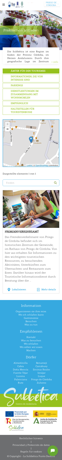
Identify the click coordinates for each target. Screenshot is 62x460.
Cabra (20, 366)
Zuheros (41, 382)
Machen (31, 350)
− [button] (7, 129)
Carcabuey (41, 366)
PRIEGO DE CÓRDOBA (51, 3)
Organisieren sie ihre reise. (31, 311)
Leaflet (29, 165)
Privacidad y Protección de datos (31, 445)
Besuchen (31, 321)
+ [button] (7, 124)
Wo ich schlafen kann (31, 314)
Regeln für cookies (31, 451)
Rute (20, 382)
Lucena (20, 376)
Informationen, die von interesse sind (27, 78)
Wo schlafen (31, 343)
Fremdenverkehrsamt (22, 231)
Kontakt (31, 337)
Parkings (17, 85)
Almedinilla (21, 363)
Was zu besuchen (31, 340)
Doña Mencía (20, 369)
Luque (41, 376)
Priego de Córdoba (41, 379)
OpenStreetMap (41, 165)
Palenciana (20, 379)
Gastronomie (31, 318)
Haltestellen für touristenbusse (22, 110)
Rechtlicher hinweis (31, 438)
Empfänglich (19, 103)
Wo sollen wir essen (31, 347)
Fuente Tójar (20, 373)
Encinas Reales (41, 369)
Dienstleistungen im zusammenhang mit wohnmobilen (25, 94)
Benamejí (41, 363)
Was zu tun (31, 324)
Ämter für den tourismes (28, 71)
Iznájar (41, 373)
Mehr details (48, 289)
